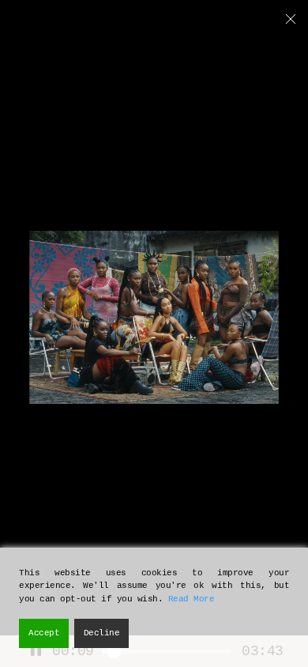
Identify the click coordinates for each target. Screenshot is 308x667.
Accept (43, 633)
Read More (191, 599)
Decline (102, 633)
